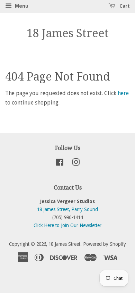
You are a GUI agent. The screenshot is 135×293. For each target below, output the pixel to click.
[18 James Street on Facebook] (60, 163)
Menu (21, 6)
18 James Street (68, 33)
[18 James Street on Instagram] (76, 163)
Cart (124, 6)
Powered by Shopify (104, 244)
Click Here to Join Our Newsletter (67, 225)
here (123, 93)
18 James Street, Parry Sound (67, 209)
